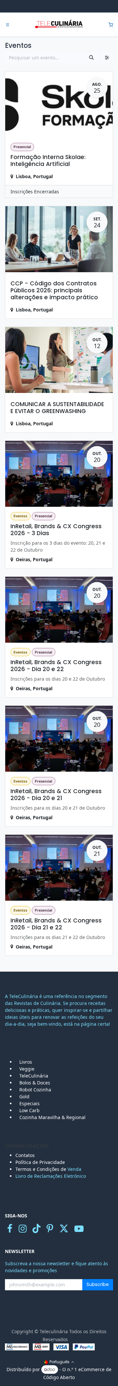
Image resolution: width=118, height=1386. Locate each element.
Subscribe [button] (98, 1284)
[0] (110, 24)
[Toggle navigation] (7, 24)
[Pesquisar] (91, 57)
